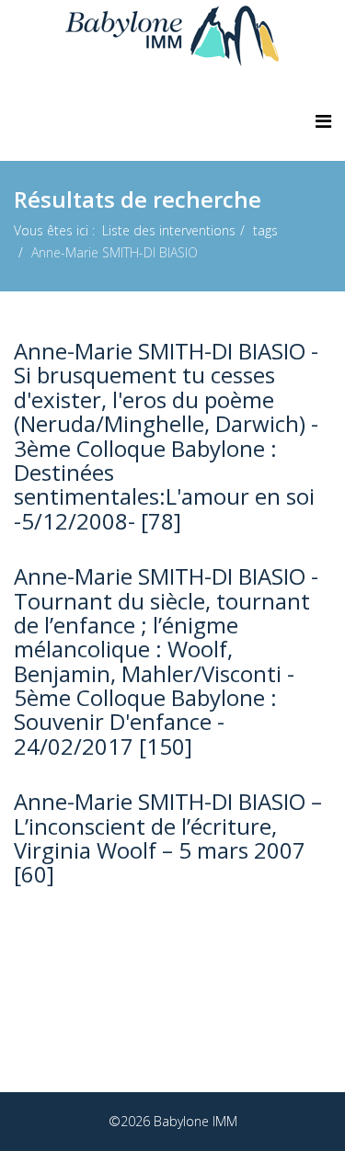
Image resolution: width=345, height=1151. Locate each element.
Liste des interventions (169, 230)
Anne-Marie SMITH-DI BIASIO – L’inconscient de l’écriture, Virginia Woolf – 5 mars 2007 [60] (168, 837)
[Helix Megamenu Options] (323, 121)
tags (265, 230)
